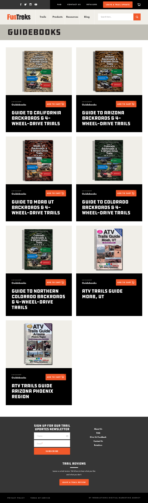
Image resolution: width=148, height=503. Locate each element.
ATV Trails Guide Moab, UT (102, 294)
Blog (87, 16)
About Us (98, 429)
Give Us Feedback (98, 437)
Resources (72, 16)
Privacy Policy (16, 498)
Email (40, 443)
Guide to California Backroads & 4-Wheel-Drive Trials (36, 118)
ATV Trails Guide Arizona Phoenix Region (32, 391)
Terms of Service (40, 498)
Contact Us (74, 4)
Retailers (92, 4)
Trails (43, 16)
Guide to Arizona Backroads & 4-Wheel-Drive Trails (106, 118)
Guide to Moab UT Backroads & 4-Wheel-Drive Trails (36, 207)
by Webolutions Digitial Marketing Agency (115, 498)
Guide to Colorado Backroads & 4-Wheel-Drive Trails (106, 207)
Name (39, 436)
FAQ (59, 4)
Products (57, 16)
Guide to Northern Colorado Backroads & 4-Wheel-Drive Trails (38, 299)
